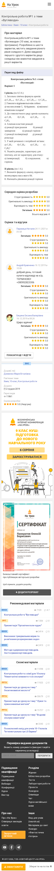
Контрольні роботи (27, 381)
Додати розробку (27, 592)
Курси (5, 791)
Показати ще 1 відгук (19, 355)
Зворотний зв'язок (10, 834)
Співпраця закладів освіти (12, 823)
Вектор (5, 795)
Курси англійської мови (37, 804)
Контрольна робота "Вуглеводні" (21, 615)
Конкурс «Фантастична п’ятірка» (36, 833)
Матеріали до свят (38, 825)
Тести (31, 780)
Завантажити (14, 867)
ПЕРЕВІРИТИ (44, 756)
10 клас (13, 381)
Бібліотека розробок (39, 776)
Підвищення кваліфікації (8, 778)
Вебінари (6, 783)
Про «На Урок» (9, 818)
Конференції (8, 787)
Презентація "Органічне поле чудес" (23, 625)
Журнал (32, 772)
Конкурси (33, 791)
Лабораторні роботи (39, 783)
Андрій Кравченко (25, 265)
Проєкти (33, 787)
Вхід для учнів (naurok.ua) (35, 820)
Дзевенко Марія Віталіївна (17, 374)
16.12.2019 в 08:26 (25, 318)
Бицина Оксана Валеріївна (29, 315)
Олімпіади (33, 794)
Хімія (6, 381)
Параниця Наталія (25, 229)
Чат (30, 798)
